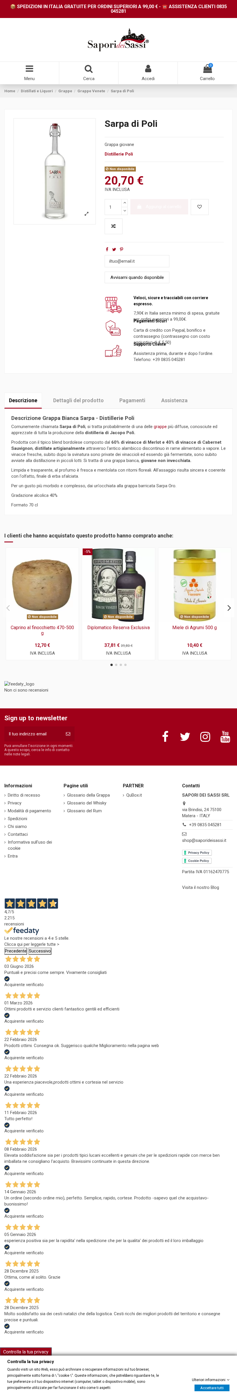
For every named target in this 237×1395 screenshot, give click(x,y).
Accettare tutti (212, 1387)
